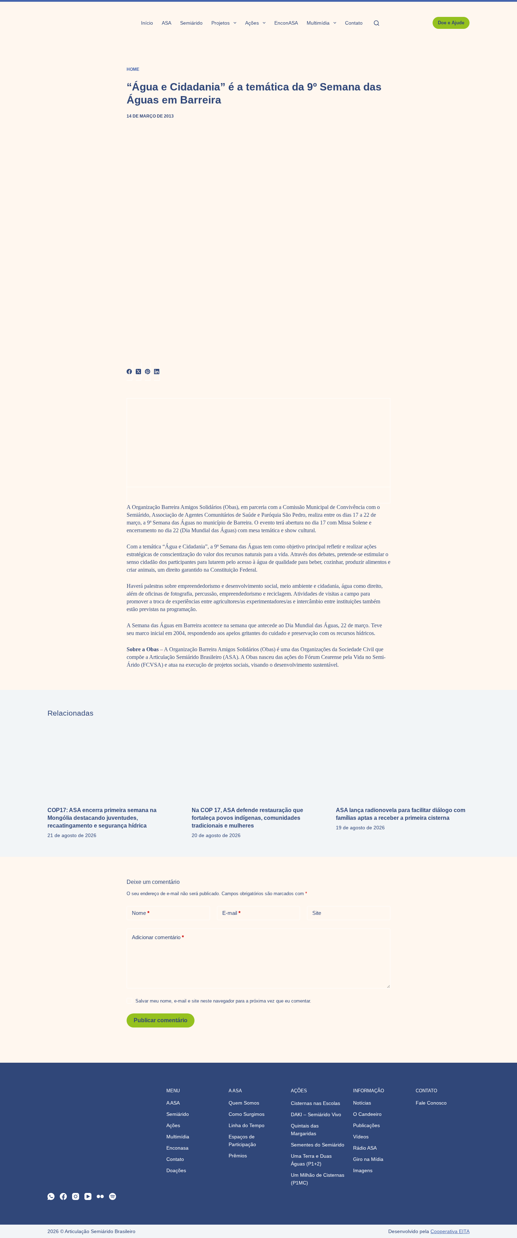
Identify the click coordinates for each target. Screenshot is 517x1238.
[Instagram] (75, 1196)
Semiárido (191, 23)
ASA (166, 23)
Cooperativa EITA (450, 1231)
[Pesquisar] (376, 23)
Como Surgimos (246, 1114)
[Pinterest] (148, 372)
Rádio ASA (365, 1148)
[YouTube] (87, 1196)
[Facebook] (129, 372)
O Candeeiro (367, 1114)
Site (316, 913)
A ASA (173, 1103)
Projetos (220, 23)
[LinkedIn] (157, 372)
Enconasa (177, 1148)
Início (147, 23)
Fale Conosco (431, 1103)
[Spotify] (112, 1196)
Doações (176, 1170)
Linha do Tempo (246, 1125)
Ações (252, 23)
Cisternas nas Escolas (315, 1103)
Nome (140, 913)
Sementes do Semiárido (317, 1145)
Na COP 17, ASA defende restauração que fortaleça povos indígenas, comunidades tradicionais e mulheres (247, 818)
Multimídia (318, 23)
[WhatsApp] (51, 1196)
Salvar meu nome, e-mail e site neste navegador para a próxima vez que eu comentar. (223, 1001)
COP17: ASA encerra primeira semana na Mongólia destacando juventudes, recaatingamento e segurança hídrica (102, 818)
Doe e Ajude (451, 22)
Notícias (362, 1103)
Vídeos (361, 1136)
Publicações (366, 1125)
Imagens (362, 1170)
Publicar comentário (160, 1020)
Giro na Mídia (368, 1159)
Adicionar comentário (158, 937)
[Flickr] (100, 1196)
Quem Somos (244, 1103)
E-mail (231, 913)
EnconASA (286, 23)
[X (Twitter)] (138, 372)
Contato (354, 23)
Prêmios (238, 1155)
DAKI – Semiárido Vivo (316, 1114)
